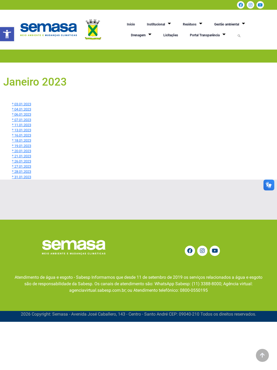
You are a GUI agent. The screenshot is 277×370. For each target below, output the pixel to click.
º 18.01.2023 (21, 140)
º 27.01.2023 (21, 166)
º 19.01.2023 (21, 146)
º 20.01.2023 (21, 151)
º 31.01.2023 (21, 177)
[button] (7, 34)
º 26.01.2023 (21, 161)
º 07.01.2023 (21, 120)
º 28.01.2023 (21, 172)
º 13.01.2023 (21, 130)
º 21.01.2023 (21, 156)
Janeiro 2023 (35, 82)
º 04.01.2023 (21, 109)
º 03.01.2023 (21, 104)
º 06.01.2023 (21, 114)
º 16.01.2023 (21, 135)
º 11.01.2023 (21, 125)
